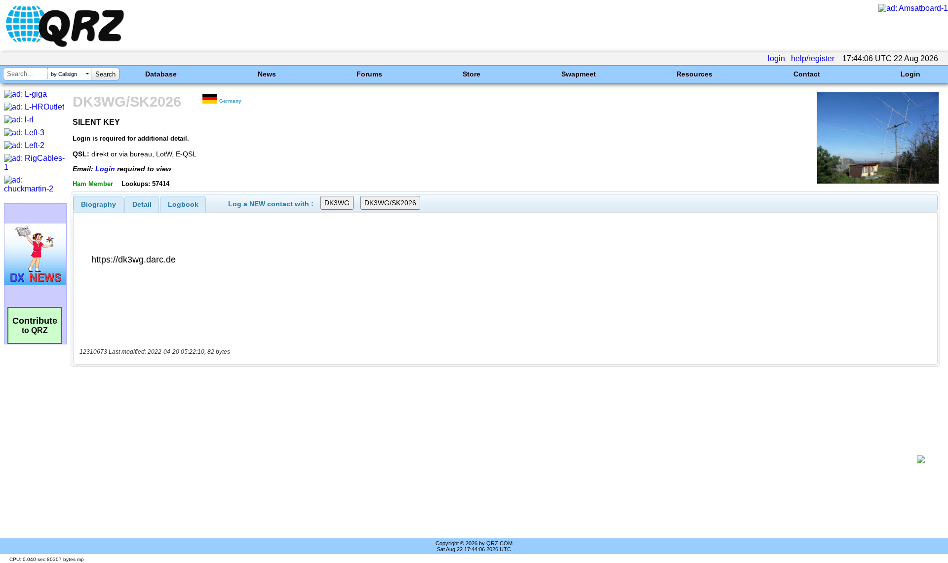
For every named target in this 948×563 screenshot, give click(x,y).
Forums (369, 74)
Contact (806, 74)
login (776, 58)
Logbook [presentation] (183, 204)
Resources (694, 74)
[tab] (98, 204)
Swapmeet (578, 74)
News (267, 74)
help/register (812, 58)
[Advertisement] (494, 459)
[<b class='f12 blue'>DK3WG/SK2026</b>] (878, 181)
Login (910, 74)
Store (471, 74)
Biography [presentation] (98, 204)
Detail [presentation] (142, 204)
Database (161, 74)
